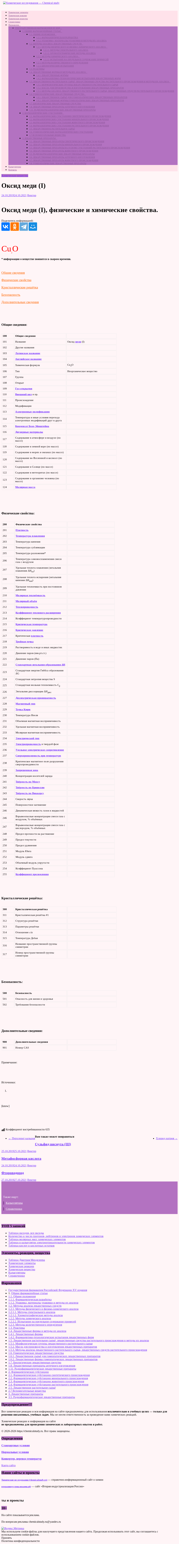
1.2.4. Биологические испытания (55, 66)
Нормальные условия (15, 1452)
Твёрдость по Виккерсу (30, 793)
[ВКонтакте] (5, 226)
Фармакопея (13, 25)
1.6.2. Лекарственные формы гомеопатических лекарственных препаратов (80, 100)
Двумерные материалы (29, 432)
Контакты (12, 170)
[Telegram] (24, 226)
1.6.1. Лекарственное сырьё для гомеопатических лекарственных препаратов (81, 97)
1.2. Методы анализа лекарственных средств (55, 44)
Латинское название (27, 353)
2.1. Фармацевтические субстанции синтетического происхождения (70, 116)
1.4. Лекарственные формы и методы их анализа (57, 72)
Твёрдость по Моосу (28, 781)
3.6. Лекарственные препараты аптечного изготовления (62, 157)
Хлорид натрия (167, 1138)
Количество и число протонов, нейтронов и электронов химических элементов (55, 1236)
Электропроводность (28, 744)
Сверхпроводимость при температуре (38, 755)
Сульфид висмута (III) (53, 1144)
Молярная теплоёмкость (30, 595)
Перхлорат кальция (21, 1138)
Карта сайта (8, 1465)
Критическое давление (29, 630)
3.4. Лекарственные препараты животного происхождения (63, 151)
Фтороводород (12, 1173)
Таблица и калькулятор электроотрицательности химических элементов (51, 1242)
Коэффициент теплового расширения (38, 612)
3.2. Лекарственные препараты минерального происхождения (65, 144)
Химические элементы (18, 12)
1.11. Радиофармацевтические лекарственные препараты (62, 110)
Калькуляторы (14, 167)
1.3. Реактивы (36, 69)
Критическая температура (31, 624)
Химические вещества (18, 18)
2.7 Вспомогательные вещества (47, 135)
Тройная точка (25, 641)
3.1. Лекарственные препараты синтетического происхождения (66, 141)
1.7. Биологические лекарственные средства (55, 104)
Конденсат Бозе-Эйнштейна (32, 426)
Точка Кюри (23, 709)
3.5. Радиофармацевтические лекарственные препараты (62, 154)
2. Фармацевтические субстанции (42, 113)
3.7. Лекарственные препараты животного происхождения (63, 160)
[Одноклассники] (14, 226)
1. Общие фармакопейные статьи (41, 31)
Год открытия (23, 388)
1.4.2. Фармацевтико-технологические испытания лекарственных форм (78, 78)
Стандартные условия (15, 1445)
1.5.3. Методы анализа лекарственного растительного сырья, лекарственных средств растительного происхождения (105, 91)
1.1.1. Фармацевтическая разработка (57, 37)
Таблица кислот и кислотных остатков (31, 1245)
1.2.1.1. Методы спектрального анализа (65, 50)
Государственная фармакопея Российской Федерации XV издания (47, 1290)
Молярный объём (26, 601)
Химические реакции (17, 15)
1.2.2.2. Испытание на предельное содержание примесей (76, 59)
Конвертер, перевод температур (21, 1458)
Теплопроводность (27, 607)
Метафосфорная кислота (21, 1158)
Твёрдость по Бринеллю (30, 787)
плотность (37, 635)
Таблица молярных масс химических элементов (37, 1239)
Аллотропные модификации (32, 411)
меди (78, 341)
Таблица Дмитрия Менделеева (26, 1259)
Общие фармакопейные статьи (29, 1293)
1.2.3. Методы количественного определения (62, 63)
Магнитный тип (25, 703)
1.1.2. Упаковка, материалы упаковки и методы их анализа (71, 41)
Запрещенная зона (27, 770)
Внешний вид (23, 394)
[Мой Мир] (33, 226)
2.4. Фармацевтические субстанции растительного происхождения (69, 126)
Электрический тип (27, 738)
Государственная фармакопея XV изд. (37, 28)
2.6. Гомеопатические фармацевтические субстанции (61, 132)
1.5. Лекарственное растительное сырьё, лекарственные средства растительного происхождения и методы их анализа (99, 81)
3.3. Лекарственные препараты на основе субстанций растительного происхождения (79, 148)
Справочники (14, 22)
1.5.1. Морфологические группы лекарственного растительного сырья (77, 85)
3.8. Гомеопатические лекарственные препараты (57, 163)
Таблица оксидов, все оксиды (26, 1233)
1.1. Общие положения (42, 34)
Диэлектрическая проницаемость (36, 698)
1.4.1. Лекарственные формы (52, 75)
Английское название (28, 359)
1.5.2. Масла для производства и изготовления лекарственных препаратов (80, 88)
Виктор (31, 195)
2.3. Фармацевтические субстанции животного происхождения (67, 122)
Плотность (22, 530)
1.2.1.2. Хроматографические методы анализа (69, 53)
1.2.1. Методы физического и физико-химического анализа (71, 47)
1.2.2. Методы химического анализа (57, 56)
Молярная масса (25, 487)
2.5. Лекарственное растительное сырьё (52, 129)
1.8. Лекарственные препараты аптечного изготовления (62, 107)
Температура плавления (30, 535)
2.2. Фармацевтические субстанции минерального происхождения (69, 119)
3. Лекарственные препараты (39, 138)
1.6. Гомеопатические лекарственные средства (56, 94)
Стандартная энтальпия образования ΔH (40, 664)
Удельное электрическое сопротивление (40, 749)
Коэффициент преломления (32, 874)
